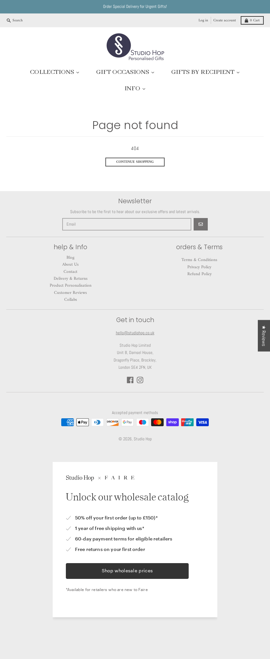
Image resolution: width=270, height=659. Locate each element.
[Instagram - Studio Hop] (140, 380)
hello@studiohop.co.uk (135, 333)
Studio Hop (143, 439)
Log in (203, 20)
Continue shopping (135, 162)
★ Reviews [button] (264, 335)
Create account (224, 20)
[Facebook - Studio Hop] (130, 380)
